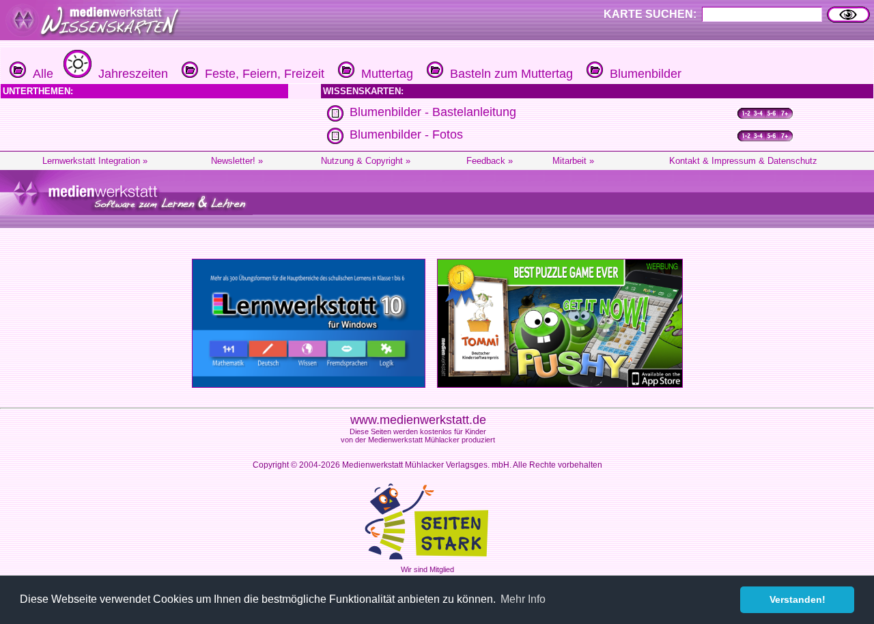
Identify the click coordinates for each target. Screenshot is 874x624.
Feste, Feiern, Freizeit (261, 74)
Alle (39, 74)
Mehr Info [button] (523, 599)
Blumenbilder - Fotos (406, 134)
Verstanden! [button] (798, 599)
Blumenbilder (642, 74)
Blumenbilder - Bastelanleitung (433, 112)
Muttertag (383, 74)
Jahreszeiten (129, 74)
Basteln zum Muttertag (508, 74)
